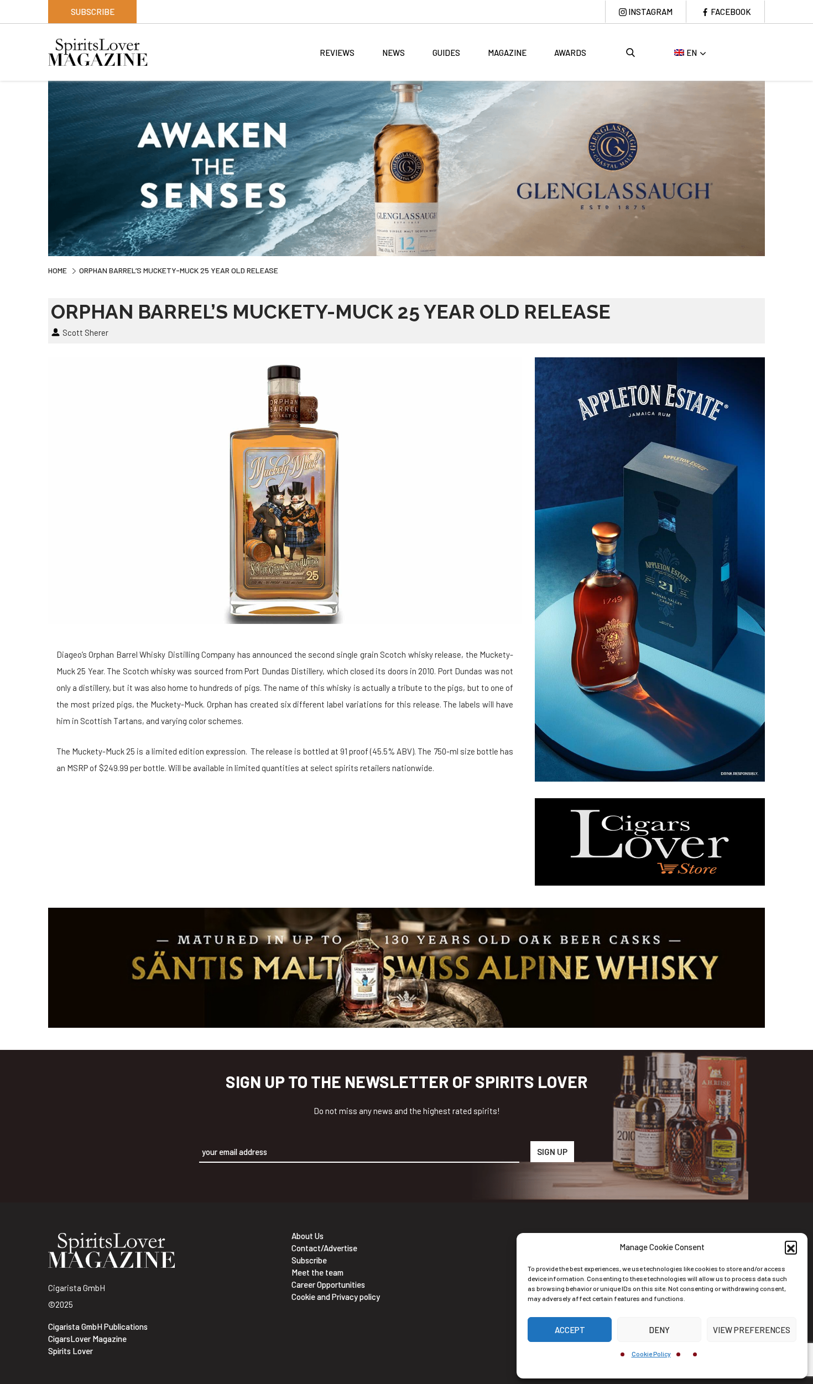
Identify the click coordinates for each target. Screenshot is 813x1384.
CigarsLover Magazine (87, 1339)
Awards (570, 53)
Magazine (507, 53)
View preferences (751, 1330)
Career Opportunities (328, 1284)
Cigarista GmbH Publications (98, 1326)
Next (773, 167)
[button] (790, 1246)
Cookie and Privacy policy (335, 1297)
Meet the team (317, 1272)
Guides (446, 53)
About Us (307, 1236)
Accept (570, 1330)
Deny (659, 1330)
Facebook (731, 12)
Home (57, 270)
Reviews (337, 53)
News (393, 53)
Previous (39, 167)
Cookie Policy (651, 1353)
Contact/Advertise (324, 1248)
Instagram (650, 12)
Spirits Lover (70, 1351)
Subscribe (92, 12)
